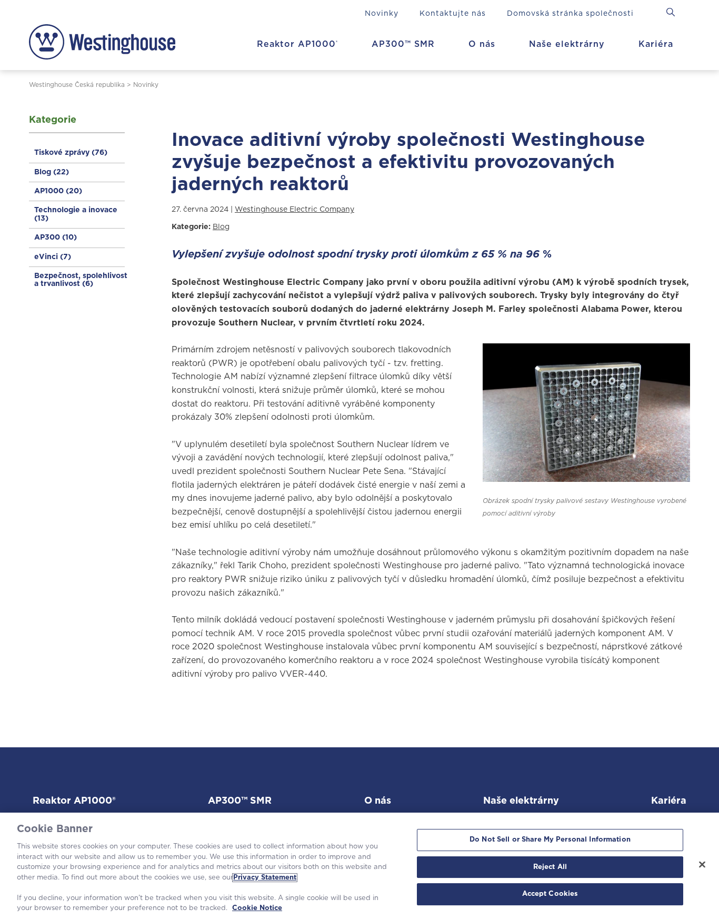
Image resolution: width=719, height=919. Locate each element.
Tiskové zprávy (70, 152)
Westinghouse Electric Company (294, 209)
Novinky (145, 85)
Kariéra (668, 801)
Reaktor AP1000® (74, 801)
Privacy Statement (264, 877)
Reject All (550, 867)
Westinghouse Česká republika (77, 85)
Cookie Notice (257, 908)
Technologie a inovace (75, 214)
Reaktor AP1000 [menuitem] (297, 44)
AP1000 (58, 191)
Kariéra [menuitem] (655, 44)
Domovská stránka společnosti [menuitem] (570, 13)
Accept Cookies (550, 894)
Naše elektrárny (521, 801)
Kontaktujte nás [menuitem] (453, 13)
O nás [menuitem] (481, 44)
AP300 (55, 237)
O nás (377, 801)
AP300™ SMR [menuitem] (403, 44)
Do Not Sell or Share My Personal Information (550, 839)
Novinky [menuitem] (381, 13)
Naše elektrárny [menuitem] (567, 44)
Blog (51, 172)
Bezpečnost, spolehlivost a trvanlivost (80, 280)
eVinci (52, 257)
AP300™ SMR (240, 801)
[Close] (702, 864)
